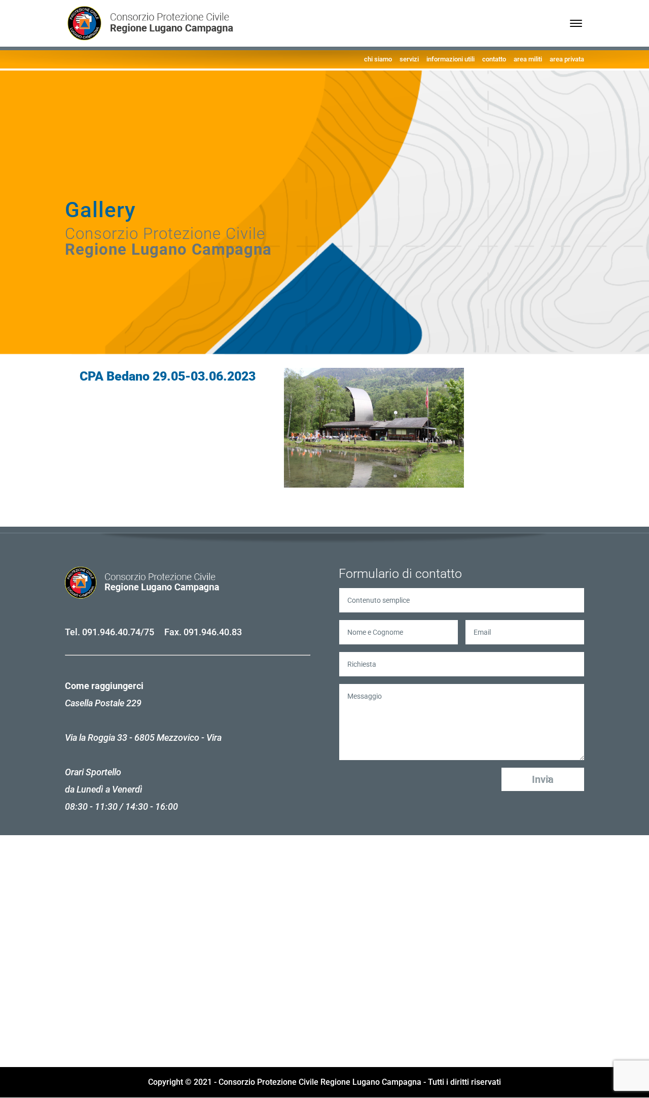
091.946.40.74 (111, 632)
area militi (528, 59)
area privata (567, 59)
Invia (543, 779)
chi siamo (378, 59)
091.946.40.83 (213, 632)
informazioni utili (450, 59)
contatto (494, 59)
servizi (409, 59)
